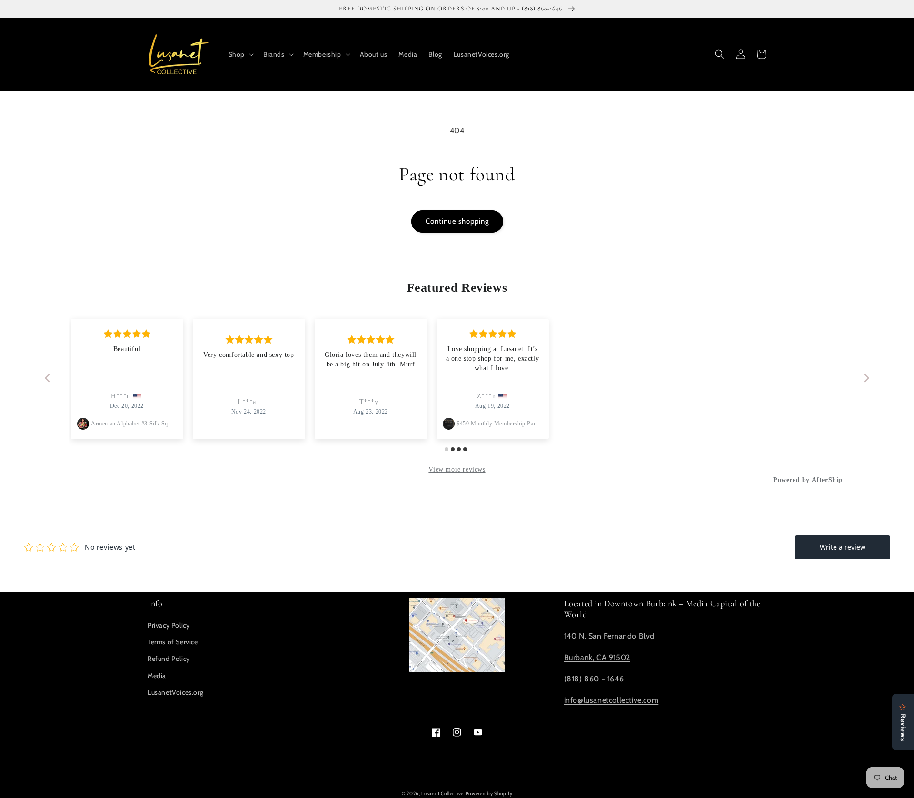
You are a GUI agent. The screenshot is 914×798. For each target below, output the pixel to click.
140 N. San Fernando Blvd (609, 635)
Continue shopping (457, 221)
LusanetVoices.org (175, 692)
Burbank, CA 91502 (597, 657)
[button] (240, 54)
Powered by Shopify (489, 793)
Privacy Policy (168, 625)
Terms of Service (173, 642)
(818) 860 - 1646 (594, 678)
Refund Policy (169, 658)
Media (157, 675)
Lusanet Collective (442, 793)
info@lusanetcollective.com (611, 700)
